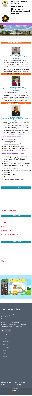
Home (4, 338)
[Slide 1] (11, 33)
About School (6, 341)
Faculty (4, 350)
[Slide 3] (17, 33)
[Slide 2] (14, 33)
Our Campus (6, 347)
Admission (5, 344)
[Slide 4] (20, 33)
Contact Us (6, 356)
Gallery (4, 353)
